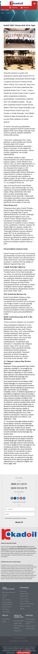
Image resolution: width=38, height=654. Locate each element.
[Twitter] (18, 498)
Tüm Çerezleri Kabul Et (23, 652)
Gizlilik (19, 650)
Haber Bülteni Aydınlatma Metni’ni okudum (15, 518)
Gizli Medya (24, 641)
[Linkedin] (24, 498)
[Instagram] (15, 498)
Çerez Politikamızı (28, 650)
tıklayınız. (27, 648)
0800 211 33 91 (19, 484)
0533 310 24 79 (19, 488)
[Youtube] (21, 498)
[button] (34, 3)
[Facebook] (12, 498)
